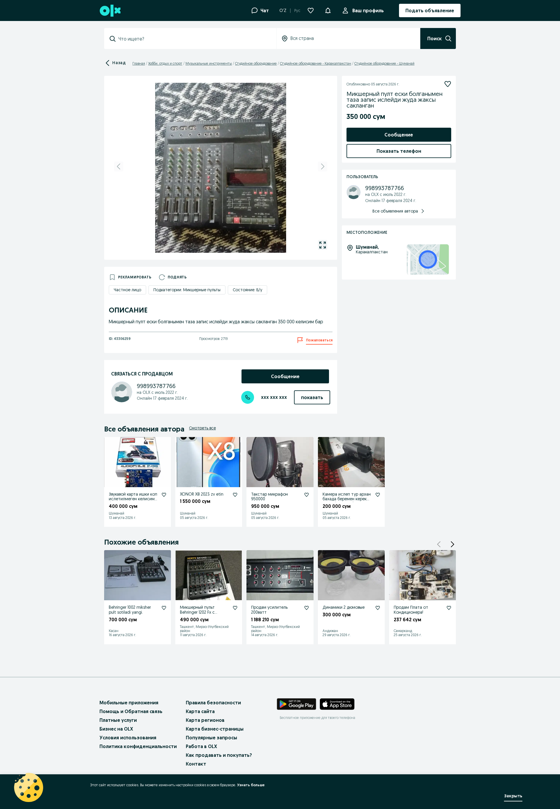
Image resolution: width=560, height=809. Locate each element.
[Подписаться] (447, 83)
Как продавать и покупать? (219, 755)
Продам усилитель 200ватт (269, 610)
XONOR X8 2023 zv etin (201, 494)
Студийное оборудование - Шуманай (384, 63)
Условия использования (127, 737)
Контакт (196, 764)
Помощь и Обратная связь (130, 711)
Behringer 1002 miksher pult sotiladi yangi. (130, 610)
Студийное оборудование (256, 63)
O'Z (282, 10)
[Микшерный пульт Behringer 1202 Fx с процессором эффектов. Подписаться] (235, 608)
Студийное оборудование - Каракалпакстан (315, 63)
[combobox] (193, 38)
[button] (327, 10)
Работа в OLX (201, 746)
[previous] (118, 166)
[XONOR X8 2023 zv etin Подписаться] (235, 494)
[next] (322, 166)
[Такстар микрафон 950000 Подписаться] (306, 494)
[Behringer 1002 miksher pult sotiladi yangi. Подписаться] (164, 608)
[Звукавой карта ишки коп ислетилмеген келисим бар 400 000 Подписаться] (164, 494)
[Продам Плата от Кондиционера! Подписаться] (449, 608)
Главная (138, 63)
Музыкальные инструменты (209, 63)
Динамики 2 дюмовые (344, 607)
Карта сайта (200, 711)
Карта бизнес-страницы (215, 729)
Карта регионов (205, 720)
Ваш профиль (368, 10)
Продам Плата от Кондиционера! (411, 610)
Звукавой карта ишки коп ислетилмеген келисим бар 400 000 (133, 499)
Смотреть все (202, 428)
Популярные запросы (211, 737)
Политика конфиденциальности (138, 746)
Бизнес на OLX (116, 729)
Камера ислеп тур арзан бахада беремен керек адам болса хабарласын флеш (347, 501)
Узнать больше (251, 785)
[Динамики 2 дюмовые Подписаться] (377, 608)
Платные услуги (118, 720)
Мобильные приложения (128, 703)
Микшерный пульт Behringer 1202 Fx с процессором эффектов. (204, 612)
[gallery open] (322, 245)
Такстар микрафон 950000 (269, 497)
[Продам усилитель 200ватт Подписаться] (306, 608)
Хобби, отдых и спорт (165, 63)
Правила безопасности (213, 703)
